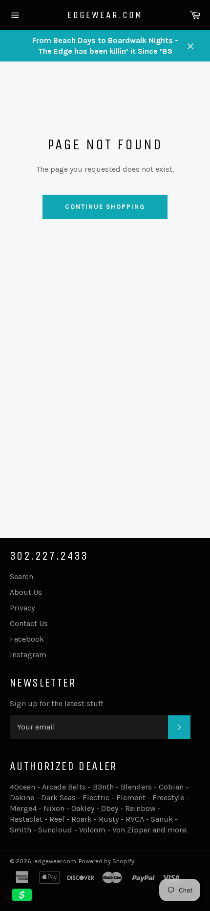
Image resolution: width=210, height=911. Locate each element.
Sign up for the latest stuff (56, 703)
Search (21, 576)
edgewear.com (105, 14)
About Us (26, 592)
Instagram (28, 654)
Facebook (27, 639)
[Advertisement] (105, 412)
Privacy (22, 607)
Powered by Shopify (106, 861)
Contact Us (29, 623)
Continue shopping (105, 206)
